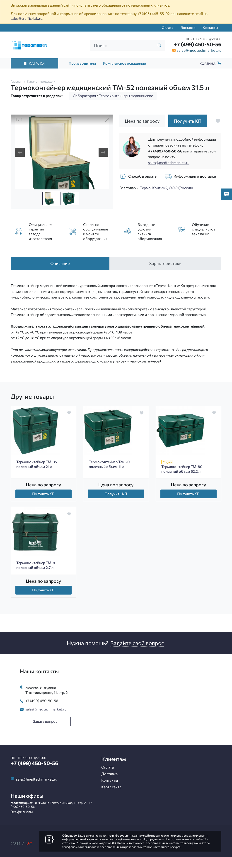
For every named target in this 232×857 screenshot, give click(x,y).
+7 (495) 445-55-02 (153, 13)
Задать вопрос (45, 721)
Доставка (188, 27)
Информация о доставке (195, 176)
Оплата (167, 27)
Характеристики (165, 263)
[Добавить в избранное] (218, 121)
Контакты (210, 27)
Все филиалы (22, 812)
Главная (16, 81)
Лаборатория (84, 95)
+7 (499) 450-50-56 (197, 44)
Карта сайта (111, 787)
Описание (60, 263)
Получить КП (43, 494)
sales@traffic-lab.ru (26, 18)
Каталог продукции (41, 81)
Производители (82, 63)
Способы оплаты (142, 176)
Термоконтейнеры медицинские (126, 95)
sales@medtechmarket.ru (199, 50)
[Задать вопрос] (226, 194)
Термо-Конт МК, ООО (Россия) (166, 188)
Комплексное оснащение (124, 63)
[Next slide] (103, 152)
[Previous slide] (20, 152)
